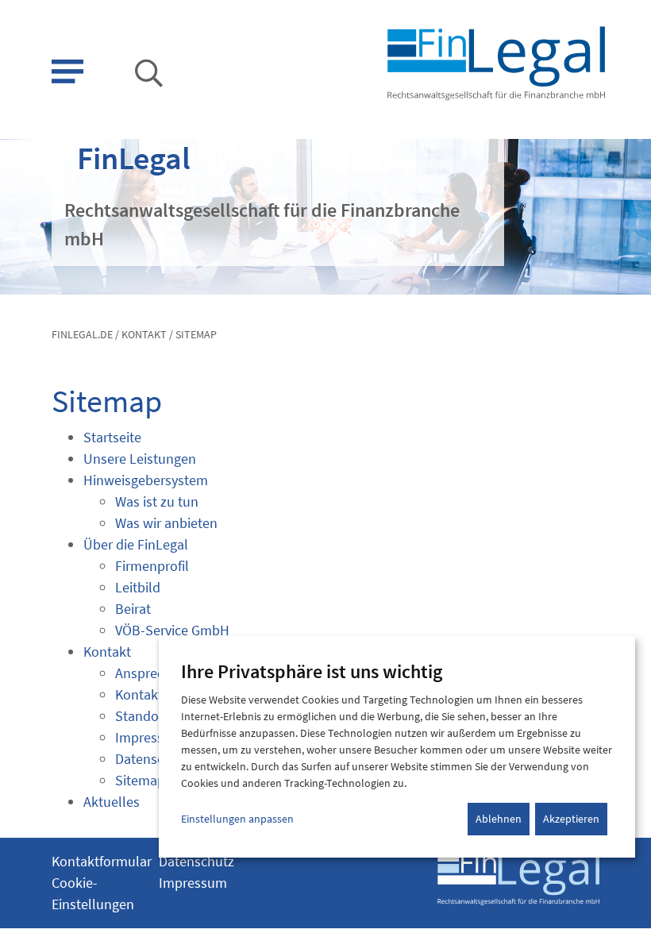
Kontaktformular (102, 861)
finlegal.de (82, 334)
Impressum (193, 882)
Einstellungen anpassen (237, 819)
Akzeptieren (571, 819)
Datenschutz (196, 861)
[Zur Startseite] (495, 61)
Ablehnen (499, 819)
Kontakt (144, 334)
